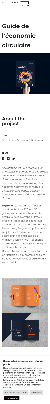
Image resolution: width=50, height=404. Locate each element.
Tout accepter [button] (12, 398)
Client (5, 135)
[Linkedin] (8, 159)
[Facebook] (3, 159)
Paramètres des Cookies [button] (16, 392)
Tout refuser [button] (36, 392)
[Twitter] (13, 159)
